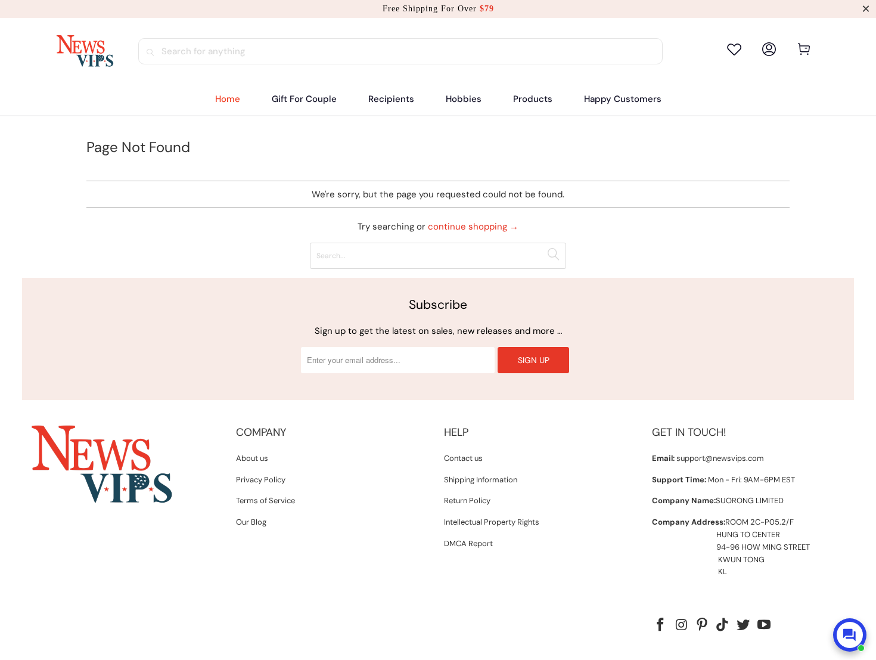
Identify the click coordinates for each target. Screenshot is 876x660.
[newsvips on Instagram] (682, 625)
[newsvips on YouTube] (765, 625)
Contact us (463, 458)
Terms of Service (265, 500)
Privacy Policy (260, 480)
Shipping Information (480, 480)
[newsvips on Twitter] (744, 625)
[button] (391, 99)
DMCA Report (468, 543)
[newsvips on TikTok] (723, 625)
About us (252, 458)
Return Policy (467, 500)
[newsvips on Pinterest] (703, 625)
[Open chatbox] (849, 635)
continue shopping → (473, 227)
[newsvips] (84, 51)
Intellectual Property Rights (491, 522)
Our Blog (251, 522)
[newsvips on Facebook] (661, 625)
